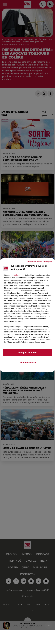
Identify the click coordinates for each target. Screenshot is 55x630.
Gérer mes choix (27, 362)
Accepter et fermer (27, 352)
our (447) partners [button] (17, 275)
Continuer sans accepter (39, 261)
